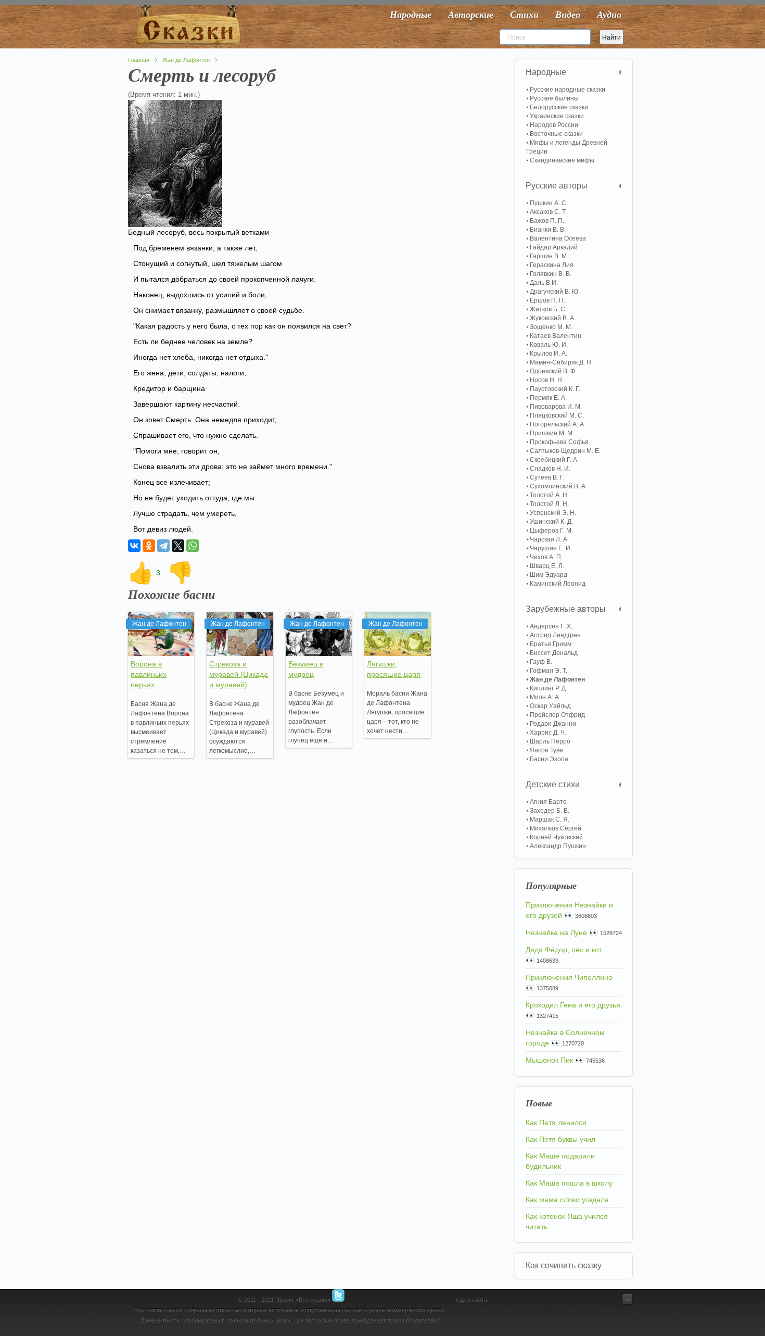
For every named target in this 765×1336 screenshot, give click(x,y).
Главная (138, 60)
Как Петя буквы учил (560, 1139)
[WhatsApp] (192, 545)
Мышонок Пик (549, 1060)
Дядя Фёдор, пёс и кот (564, 950)
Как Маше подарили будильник (560, 1161)
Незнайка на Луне (556, 932)
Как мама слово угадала (567, 1199)
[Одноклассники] (149, 545)
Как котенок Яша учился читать (567, 1221)
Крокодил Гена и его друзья (573, 1005)
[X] (178, 545)
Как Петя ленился (556, 1122)
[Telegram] (163, 545)
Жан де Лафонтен (186, 60)
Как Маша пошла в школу (569, 1183)
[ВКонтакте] (134, 545)
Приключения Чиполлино (569, 977)
